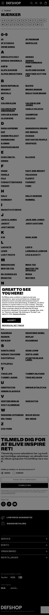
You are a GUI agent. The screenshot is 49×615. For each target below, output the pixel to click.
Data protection (19, 314)
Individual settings (13, 325)
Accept (11, 320)
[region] (24, 307)
